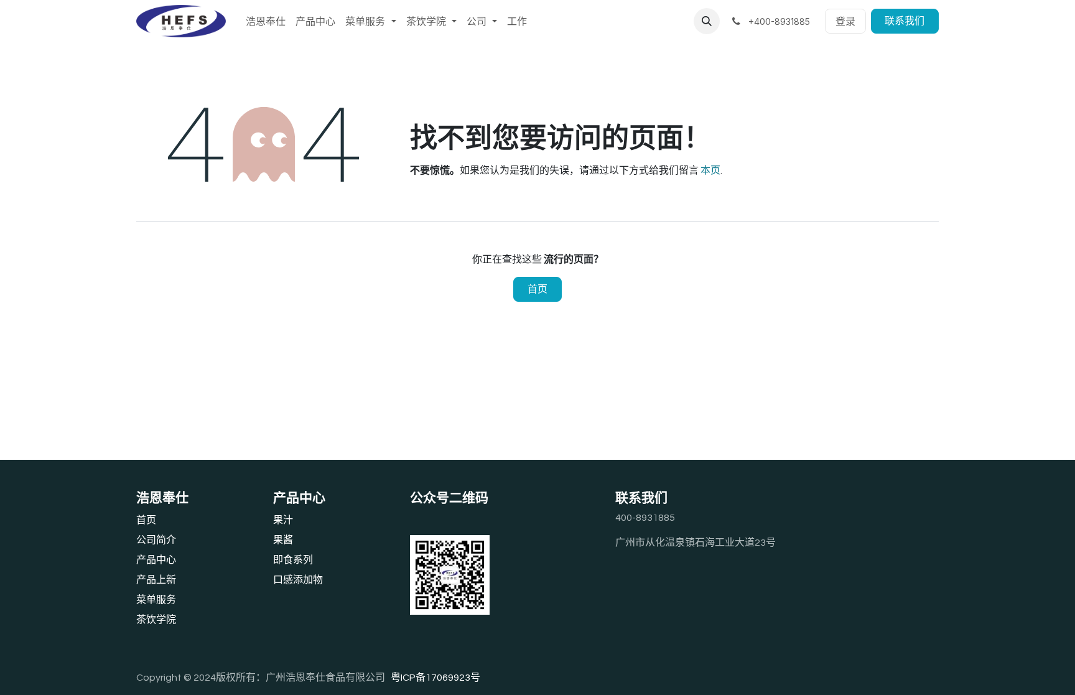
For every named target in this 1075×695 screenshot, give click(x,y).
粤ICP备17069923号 (435, 678)
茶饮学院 (156, 620)
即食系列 (293, 560)
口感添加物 (298, 580)
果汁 (283, 520)
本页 (710, 170)
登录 (845, 21)
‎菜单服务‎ (156, 600)
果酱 (283, 540)
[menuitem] (266, 21)
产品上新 (156, 580)
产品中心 (156, 560)
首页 (537, 289)
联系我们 (904, 21)
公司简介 (156, 540)
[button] (707, 21)
